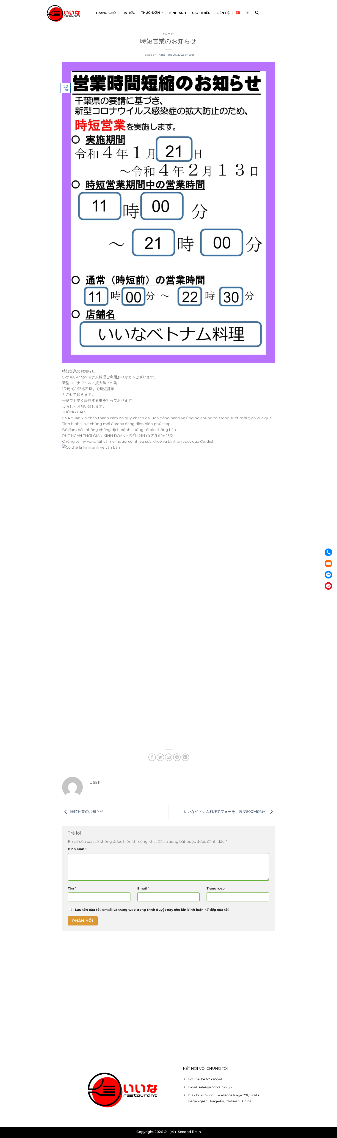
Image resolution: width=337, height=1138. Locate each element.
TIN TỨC (128, 13)
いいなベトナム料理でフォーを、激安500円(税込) (226, 812)
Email (143, 888)
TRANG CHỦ (106, 13)
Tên (72, 888)
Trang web (216, 888)
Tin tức (168, 34)
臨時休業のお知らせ (86, 812)
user (191, 54)
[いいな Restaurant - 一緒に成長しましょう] (64, 13)
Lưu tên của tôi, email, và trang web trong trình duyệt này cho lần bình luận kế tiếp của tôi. (152, 910)
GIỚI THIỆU (201, 13)
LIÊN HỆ (223, 13)
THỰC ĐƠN (150, 13)
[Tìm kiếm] (257, 12)
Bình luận (77, 849)
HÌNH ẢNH (177, 13)
